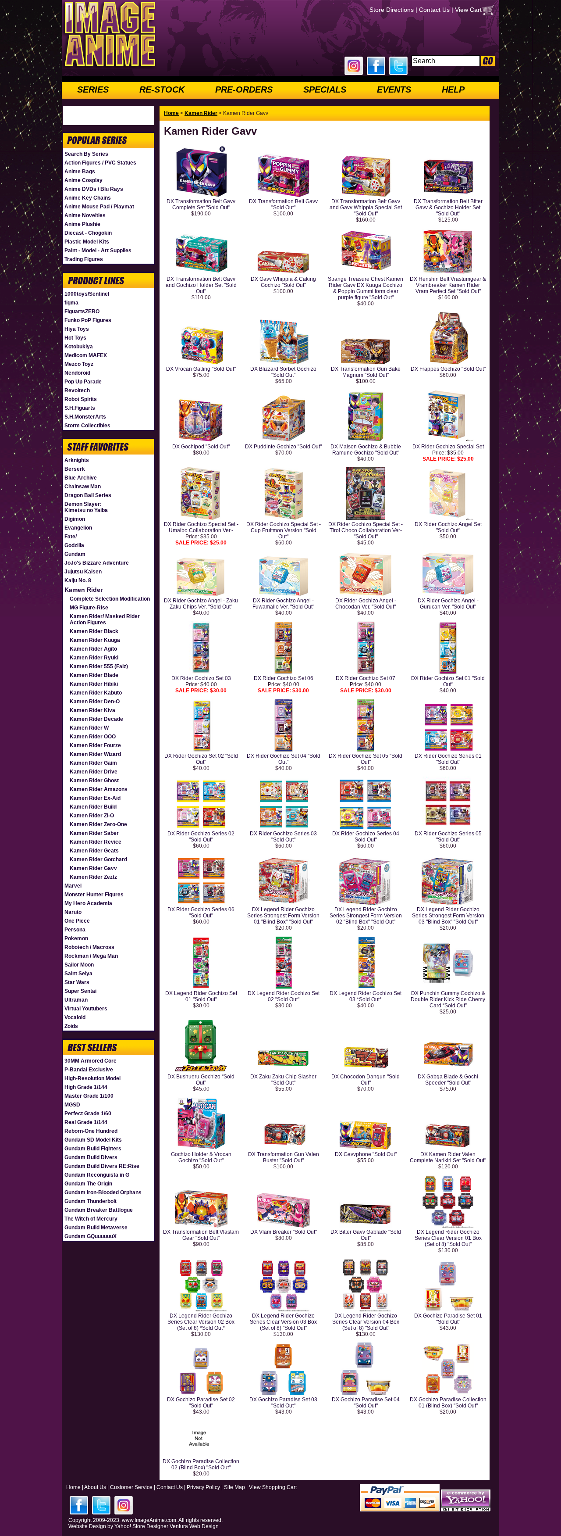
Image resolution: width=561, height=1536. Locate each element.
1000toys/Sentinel (86, 294)
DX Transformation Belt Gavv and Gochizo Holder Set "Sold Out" (201, 285)
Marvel (73, 886)
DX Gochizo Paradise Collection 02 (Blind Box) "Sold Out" (201, 1464)
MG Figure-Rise (89, 608)
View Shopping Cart (273, 1487)
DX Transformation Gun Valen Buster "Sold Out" (283, 1157)
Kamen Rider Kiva (92, 710)
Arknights (76, 460)
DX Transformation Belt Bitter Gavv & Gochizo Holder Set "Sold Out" (448, 207)
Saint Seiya (78, 973)
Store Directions (391, 9)
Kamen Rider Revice (95, 842)
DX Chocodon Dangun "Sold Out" (365, 1080)
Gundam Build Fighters (92, 1149)
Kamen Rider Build (93, 807)
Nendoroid (77, 373)
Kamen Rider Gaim (93, 763)
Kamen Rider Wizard (95, 754)
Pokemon (76, 938)
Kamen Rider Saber (94, 833)
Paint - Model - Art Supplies (97, 250)
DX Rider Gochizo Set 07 (365, 678)
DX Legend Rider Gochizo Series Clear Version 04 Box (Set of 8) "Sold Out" (365, 1322)
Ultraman (76, 1000)
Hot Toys (75, 338)
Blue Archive (80, 478)
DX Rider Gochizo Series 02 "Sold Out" (200, 837)
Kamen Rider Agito (93, 649)
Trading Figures (83, 259)
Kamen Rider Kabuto (96, 693)
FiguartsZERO (81, 311)
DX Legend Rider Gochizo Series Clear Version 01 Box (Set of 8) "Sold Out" (448, 1238)
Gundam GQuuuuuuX (90, 1236)
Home (171, 113)
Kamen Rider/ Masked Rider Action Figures (105, 619)
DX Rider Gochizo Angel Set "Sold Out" (448, 527)
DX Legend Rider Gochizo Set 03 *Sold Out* (365, 996)
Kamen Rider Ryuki (94, 658)
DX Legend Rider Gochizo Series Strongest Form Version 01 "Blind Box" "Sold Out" (283, 915)
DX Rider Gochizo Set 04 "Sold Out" (283, 759)
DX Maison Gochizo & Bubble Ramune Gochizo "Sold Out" (365, 450)
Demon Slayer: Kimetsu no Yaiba (86, 507)
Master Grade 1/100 (89, 1096)
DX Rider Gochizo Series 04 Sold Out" (365, 837)
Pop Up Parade (83, 382)
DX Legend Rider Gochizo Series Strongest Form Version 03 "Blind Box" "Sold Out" (448, 915)
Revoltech (77, 390)
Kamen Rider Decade (96, 719)
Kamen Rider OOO (93, 737)
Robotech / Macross (89, 947)
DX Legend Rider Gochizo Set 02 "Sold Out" (284, 996)
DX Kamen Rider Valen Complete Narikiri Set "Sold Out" (448, 1157)
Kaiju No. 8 (77, 580)
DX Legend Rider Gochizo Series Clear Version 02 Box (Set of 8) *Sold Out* (200, 1322)
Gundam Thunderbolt (90, 1201)
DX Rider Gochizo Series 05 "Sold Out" (448, 837)
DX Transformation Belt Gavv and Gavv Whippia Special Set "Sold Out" (366, 207)
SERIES (93, 89)
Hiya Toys (76, 329)
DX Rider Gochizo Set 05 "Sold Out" (365, 759)
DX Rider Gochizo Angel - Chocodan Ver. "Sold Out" (365, 604)
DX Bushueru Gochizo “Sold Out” (200, 1080)
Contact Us (434, 9)
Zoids (71, 1026)
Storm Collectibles (87, 425)
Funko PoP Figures (87, 320)
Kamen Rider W (89, 728)
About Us (95, 1487)
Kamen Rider (83, 589)
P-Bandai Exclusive (88, 1070)
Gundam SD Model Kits (93, 1140)
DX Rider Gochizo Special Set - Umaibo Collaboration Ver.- (201, 527)
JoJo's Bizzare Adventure (96, 563)
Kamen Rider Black (94, 631)
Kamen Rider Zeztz (93, 877)
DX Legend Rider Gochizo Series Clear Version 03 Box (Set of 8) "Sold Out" (283, 1322)
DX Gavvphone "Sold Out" (366, 1154)
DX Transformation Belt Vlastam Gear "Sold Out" (201, 1235)
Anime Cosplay (83, 180)
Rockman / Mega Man (91, 956)
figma (71, 303)
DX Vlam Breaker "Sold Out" (283, 1232)
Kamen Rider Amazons (99, 789)
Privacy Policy (203, 1487)
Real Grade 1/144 (85, 1122)
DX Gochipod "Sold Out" (201, 447)
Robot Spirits (80, 399)
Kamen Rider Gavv (93, 868)
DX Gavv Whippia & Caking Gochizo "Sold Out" (283, 282)
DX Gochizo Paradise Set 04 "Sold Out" (366, 1402)
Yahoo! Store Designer (141, 1526)
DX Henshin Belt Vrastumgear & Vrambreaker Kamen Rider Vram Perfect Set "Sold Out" (448, 285)
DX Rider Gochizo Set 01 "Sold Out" (448, 681)
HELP (453, 89)
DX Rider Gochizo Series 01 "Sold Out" (448, 759)
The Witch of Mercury (90, 1219)
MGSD (72, 1105)
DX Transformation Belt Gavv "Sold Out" (283, 204)
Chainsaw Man (82, 486)
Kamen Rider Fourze (95, 745)
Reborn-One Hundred (90, 1131)
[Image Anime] (109, 67)
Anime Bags (79, 171)
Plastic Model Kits (86, 242)
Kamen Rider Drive (93, 772)
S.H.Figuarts (79, 408)
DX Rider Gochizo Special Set (448, 447)
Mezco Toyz (78, 364)
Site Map (234, 1487)
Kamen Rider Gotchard (98, 859)
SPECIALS (324, 89)
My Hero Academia (88, 903)
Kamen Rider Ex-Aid (95, 798)
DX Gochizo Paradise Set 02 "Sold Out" (201, 1402)
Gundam (74, 554)
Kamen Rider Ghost (94, 780)
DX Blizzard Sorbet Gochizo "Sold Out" (283, 372)
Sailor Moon (79, 965)
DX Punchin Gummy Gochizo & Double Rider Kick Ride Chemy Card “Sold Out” (448, 999)
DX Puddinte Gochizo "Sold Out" (283, 447)
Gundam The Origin (88, 1184)
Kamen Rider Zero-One (98, 824)
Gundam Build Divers (90, 1157)
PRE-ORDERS (244, 89)
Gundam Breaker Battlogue (98, 1210)
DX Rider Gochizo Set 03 (201, 678)
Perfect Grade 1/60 (87, 1113)
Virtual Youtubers (85, 1009)
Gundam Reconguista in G (96, 1175)
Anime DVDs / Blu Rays (93, 189)
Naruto (73, 912)
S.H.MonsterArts (85, 417)
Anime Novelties (85, 215)
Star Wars (76, 982)
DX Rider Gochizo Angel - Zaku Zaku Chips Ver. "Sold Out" (201, 604)
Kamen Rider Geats (94, 851)
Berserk (74, 469)
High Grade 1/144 (85, 1087)
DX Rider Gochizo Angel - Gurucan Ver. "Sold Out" (448, 604)
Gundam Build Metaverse (96, 1228)
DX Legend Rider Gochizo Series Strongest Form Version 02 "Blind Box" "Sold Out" (366, 915)
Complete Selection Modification (110, 599)
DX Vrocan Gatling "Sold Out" (201, 369)
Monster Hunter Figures (94, 895)
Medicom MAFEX (85, 355)
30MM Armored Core (90, 1061)
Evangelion (78, 528)
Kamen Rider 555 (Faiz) (99, 666)
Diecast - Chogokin (88, 233)
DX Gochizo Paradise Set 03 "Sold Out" (283, 1402)
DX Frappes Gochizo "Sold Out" (448, 369)
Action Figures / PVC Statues (100, 163)
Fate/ (70, 536)
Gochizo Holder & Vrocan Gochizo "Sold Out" (201, 1157)
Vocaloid (74, 1017)
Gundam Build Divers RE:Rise (101, 1166)
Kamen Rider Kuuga (95, 640)
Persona (74, 930)
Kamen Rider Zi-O (92, 816)
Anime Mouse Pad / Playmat (99, 207)
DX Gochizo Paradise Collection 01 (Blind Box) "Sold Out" (448, 1402)
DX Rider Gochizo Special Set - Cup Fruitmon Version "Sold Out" (283, 530)
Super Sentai (80, 991)
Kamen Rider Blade (94, 675)
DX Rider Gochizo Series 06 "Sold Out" (200, 912)
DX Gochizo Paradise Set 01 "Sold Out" (448, 1319)
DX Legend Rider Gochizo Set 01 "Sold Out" (201, 996)
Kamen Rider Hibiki (94, 684)
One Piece (77, 921)
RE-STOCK (162, 89)
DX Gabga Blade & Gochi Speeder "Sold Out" (448, 1080)
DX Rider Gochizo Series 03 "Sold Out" (283, 837)
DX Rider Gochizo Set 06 (283, 678)
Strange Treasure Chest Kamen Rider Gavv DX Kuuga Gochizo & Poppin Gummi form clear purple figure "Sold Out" (365, 288)
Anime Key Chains (87, 198)
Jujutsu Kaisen (83, 572)
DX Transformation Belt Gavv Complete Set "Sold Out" (201, 204)
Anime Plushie (82, 224)
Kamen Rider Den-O (95, 701)
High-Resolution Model (92, 1078)
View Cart (468, 9)
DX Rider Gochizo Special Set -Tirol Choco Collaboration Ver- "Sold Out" (365, 530)
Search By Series (86, 154)
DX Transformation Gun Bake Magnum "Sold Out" (366, 372)
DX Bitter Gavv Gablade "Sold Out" (365, 1235)
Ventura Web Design (194, 1526)
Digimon (74, 519)
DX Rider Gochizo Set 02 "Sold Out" (201, 759)
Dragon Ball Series (87, 495)
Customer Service (131, 1487)
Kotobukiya (78, 347)
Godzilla (74, 545)
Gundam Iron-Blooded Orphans (103, 1192)
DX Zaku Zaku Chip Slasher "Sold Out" (283, 1080)
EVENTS (394, 89)
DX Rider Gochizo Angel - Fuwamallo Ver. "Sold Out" (283, 604)
